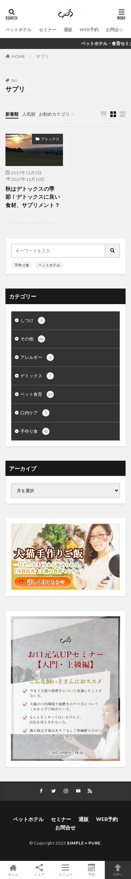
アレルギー (35, 357)
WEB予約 (89, 29)
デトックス (50, 139)
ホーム (13, 874)
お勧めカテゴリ (54, 114)
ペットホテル (18, 29)
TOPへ (118, 874)
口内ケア (33, 412)
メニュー (65, 874)
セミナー (47, 29)
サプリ (42, 56)
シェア (39, 874)
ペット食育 (36, 394)
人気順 (28, 114)
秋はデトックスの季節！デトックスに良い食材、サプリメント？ (32, 196)
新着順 (12, 114)
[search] (113, 251)
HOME (18, 56)
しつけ (31, 320)
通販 (68, 29)
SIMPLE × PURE (84, 843)
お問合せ (114, 29)
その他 (32, 338)
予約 (91, 874)
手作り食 (22, 265)
